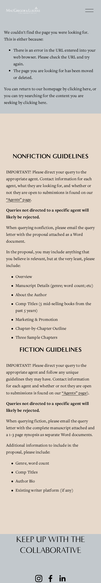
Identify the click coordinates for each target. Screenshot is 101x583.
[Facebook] (50, 578)
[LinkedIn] (62, 578)
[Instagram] (39, 578)
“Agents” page (18, 199)
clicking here (79, 88)
